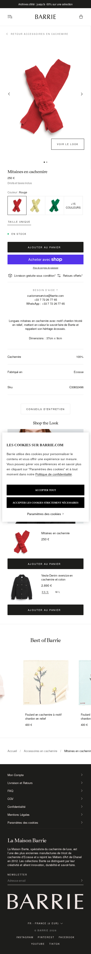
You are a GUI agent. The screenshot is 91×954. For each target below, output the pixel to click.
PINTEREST (46, 937)
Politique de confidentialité (53, 474)
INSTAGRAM (24, 937)
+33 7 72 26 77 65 (45, 299)
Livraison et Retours (20, 783)
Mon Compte (16, 775)
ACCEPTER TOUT (45, 490)
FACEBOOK (67, 937)
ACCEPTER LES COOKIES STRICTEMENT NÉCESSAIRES (45, 502)
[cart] (81, 17)
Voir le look (67, 144)
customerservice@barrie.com (45, 296)
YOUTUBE (38, 944)
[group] (45, 681)
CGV (10, 799)
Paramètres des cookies (23, 823)
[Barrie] (45, 18)
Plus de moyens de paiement (45, 268)
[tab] (44, 162)
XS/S (45, 592)
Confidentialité (16, 807)
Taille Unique (19, 221)
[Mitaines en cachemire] (22, 542)
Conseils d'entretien (45, 409)
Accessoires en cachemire (40, 751)
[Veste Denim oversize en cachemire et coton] (22, 587)
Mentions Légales (19, 815)
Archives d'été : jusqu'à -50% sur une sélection (45, 4)
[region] (45, 477)
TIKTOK (54, 944)
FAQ (10, 791)
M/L (58, 592)
